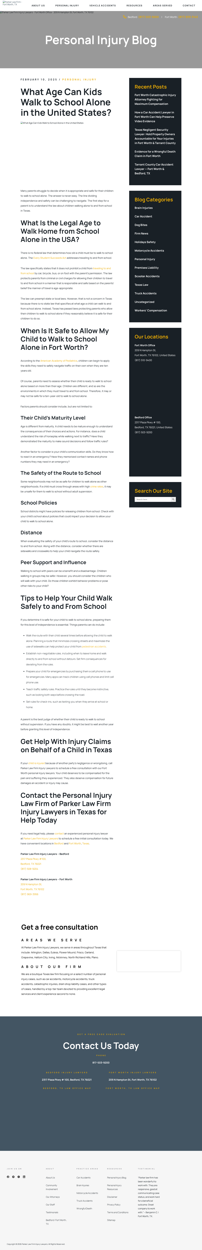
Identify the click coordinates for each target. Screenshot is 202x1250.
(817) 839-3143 (188, 17)
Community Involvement (52, 1187)
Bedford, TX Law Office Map (67, 1088)
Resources (134, 5)
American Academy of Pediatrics (58, 360)
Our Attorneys (53, 1196)
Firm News (141, 233)
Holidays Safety (145, 242)
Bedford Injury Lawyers (67, 1072)
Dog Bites (141, 225)
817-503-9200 (101, 1062)
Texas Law (141, 285)
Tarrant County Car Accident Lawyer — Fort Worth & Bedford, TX (154, 169)
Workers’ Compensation (151, 310)
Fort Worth (75, 843)
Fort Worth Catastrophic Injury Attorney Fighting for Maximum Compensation (155, 99)
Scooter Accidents (147, 276)
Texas (85, 843)
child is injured (36, 763)
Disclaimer (112, 1196)
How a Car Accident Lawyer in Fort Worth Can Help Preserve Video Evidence (154, 116)
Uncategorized (144, 302)
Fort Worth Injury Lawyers (133, 1072)
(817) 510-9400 (143, 360)
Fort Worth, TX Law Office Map (133, 1088)
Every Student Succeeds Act (49, 257)
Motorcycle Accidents (149, 250)
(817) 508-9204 (29, 868)
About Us (38, 5)
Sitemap (111, 1220)
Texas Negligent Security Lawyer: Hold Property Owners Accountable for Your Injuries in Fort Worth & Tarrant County (155, 136)
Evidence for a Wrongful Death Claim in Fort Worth (155, 154)
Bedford (58, 843)
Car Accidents (83, 1177)
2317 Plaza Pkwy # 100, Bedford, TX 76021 (67, 1079)
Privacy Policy (113, 1204)
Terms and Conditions (117, 1212)
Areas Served (162, 5)
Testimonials (52, 1212)
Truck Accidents (146, 293)
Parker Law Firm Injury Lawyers (40, 838)
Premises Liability (147, 268)
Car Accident (143, 216)
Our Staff (50, 1204)
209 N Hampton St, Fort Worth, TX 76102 (133, 1079)
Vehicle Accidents (102, 5)
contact (59, 833)
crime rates (96, 486)
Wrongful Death (84, 1208)
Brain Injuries (144, 208)
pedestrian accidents (93, 646)
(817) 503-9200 (148, 17)
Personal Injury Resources (114, 1187)
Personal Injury (67, 5)
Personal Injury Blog (116, 1177)
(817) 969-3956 (29, 894)
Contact (189, 5)
